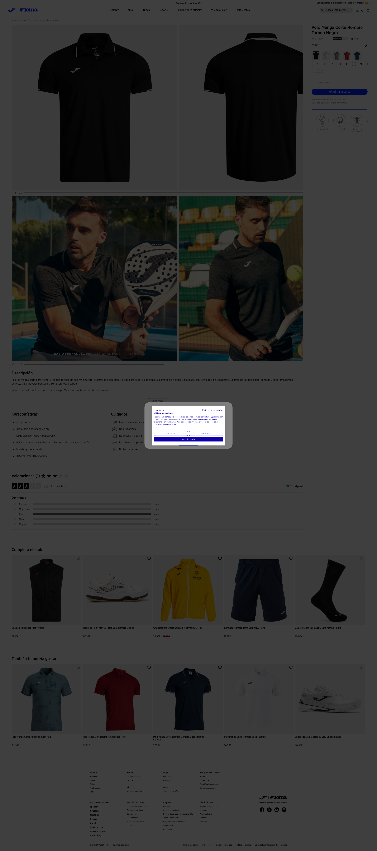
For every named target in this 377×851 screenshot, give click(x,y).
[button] (159, 410)
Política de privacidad (212, 410)
